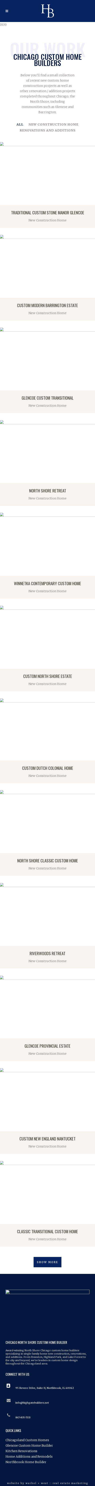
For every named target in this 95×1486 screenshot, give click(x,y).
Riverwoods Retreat (47, 953)
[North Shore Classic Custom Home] (4, 848)
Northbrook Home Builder (26, 1462)
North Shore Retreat (47, 490)
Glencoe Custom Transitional (48, 398)
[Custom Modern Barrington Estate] (4, 293)
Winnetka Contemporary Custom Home (47, 583)
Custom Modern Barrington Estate (47, 305)
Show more (47, 1262)
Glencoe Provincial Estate (47, 1046)
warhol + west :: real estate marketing (57, 1483)
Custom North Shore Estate (47, 676)
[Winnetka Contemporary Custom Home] (4, 571)
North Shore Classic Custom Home (47, 860)
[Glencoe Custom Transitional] (4, 386)
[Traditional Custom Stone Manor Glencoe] (4, 200)
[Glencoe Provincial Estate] (4, 1034)
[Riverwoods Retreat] (4, 941)
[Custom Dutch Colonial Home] (4, 756)
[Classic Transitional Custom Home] (4, 1219)
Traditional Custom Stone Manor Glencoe (47, 212)
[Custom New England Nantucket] (4, 1126)
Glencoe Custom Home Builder (29, 1446)
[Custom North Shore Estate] (4, 664)
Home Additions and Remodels (29, 1457)
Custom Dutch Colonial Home (47, 768)
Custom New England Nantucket (47, 1138)
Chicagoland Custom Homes (27, 1440)
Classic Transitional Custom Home (47, 1231)
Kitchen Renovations (21, 1451)
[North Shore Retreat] (4, 478)
